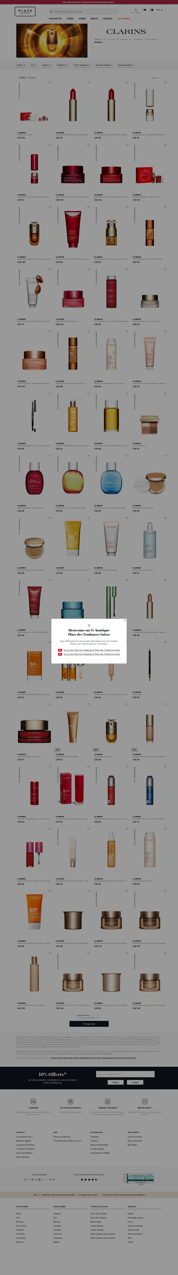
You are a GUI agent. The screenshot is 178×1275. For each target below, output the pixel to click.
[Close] (125, 620)
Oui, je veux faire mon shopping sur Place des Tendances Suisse (92, 650)
